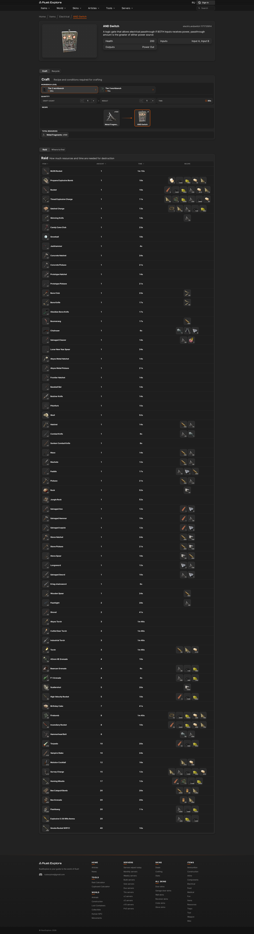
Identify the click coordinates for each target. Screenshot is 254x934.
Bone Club (53, 294)
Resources (191, 904)
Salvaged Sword (56, 575)
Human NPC (97, 914)
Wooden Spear (55, 594)
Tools (95, 877)
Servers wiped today (133, 867)
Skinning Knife (55, 219)
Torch (51, 651)
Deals (157, 867)
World (95, 892)
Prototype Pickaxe (57, 285)
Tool (189, 913)
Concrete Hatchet (56, 256)
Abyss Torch (54, 622)
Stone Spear (54, 557)
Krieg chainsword (57, 585)
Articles (95, 867)
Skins (158, 862)
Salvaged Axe (55, 510)
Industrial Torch (56, 641)
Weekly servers (130, 876)
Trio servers (129, 892)
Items (52, 16)
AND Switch (80, 16)
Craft (44, 71)
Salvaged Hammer (57, 519)
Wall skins (159, 895)
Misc (189, 921)
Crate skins (160, 903)
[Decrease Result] (141, 100)
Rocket (52, 191)
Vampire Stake (54, 754)
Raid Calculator (98, 882)
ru (193, 2)
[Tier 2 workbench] (95, 89)
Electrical (64, 16)
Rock (51, 491)
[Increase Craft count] (93, 100)
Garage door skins (163, 890)
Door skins (159, 886)
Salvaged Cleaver (56, 341)
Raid (45, 149)
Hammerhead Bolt (57, 735)
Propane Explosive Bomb (60, 181)
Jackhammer (54, 247)
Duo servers (129, 888)
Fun (188, 896)
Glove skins (160, 907)
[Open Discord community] (40, 874)
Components (192, 880)
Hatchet (52, 425)
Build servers (129, 880)
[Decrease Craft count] (81, 100)
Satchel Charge (55, 209)
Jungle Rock (54, 500)
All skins (160, 881)
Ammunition (192, 867)
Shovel (52, 613)
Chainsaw (53, 331)
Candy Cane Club (56, 228)
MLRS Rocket (54, 172)
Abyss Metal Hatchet (58, 360)
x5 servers (128, 900)
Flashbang (53, 810)
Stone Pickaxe (55, 547)
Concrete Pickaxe (56, 266)
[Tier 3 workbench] (153, 89)
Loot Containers (98, 905)
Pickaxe (52, 482)
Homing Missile (55, 782)
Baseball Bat (54, 388)
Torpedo (52, 744)
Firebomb (53, 716)
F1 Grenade (54, 679)
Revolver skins (161, 899)
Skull (51, 416)
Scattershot (54, 688)
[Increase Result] (152, 100)
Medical (190, 892)
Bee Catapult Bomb (57, 791)
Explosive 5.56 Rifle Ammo (60, 820)
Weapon (190, 917)
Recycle (56, 71)
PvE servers (129, 908)
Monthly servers (130, 871)
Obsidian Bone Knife (58, 313)
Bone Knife (53, 303)
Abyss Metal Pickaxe (58, 369)
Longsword (54, 566)
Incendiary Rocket (57, 726)
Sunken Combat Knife (58, 444)
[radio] (69, 89)
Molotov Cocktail (56, 763)
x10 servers (129, 904)
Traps (189, 908)
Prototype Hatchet (57, 275)
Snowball (53, 238)
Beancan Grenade (56, 669)
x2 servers (128, 896)
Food (189, 888)
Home (42, 16)
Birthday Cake (55, 707)
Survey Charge (55, 773)
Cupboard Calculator (101, 886)
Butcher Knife (55, 397)
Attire (189, 876)
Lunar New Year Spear (58, 350)
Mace (51, 453)
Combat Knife (55, 435)
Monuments (97, 918)
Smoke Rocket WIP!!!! (58, 829)
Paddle (52, 472)
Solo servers (129, 884)
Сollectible (96, 909)
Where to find (58, 149)
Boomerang (54, 322)
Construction (97, 901)
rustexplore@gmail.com (54, 874)
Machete (52, 463)
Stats (157, 876)
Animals (95, 897)
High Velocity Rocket (58, 698)
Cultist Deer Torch (57, 632)
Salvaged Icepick (56, 529)
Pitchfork (53, 407)
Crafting (158, 871)
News (94, 871)
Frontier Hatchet (56, 378)
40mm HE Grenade (57, 660)
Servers (128, 862)
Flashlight (53, 604)
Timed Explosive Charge (59, 200)
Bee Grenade (54, 801)
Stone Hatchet (55, 538)
